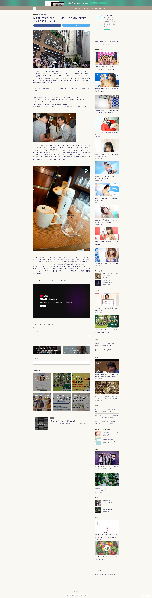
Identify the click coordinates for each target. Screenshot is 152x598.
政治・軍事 (77, 8)
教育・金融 (94, 8)
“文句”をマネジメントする (101, 570)
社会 (111, 8)
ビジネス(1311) (36, 331)
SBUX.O (45, 73)
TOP (64, 8)
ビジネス (106, 8)
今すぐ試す (93, 2)
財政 (84, 8)
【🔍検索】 (70, 8)
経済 (88, 8)
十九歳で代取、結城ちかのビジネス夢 (106, 264)
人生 (100, 8)
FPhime (37, 327)
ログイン (103, 3)
